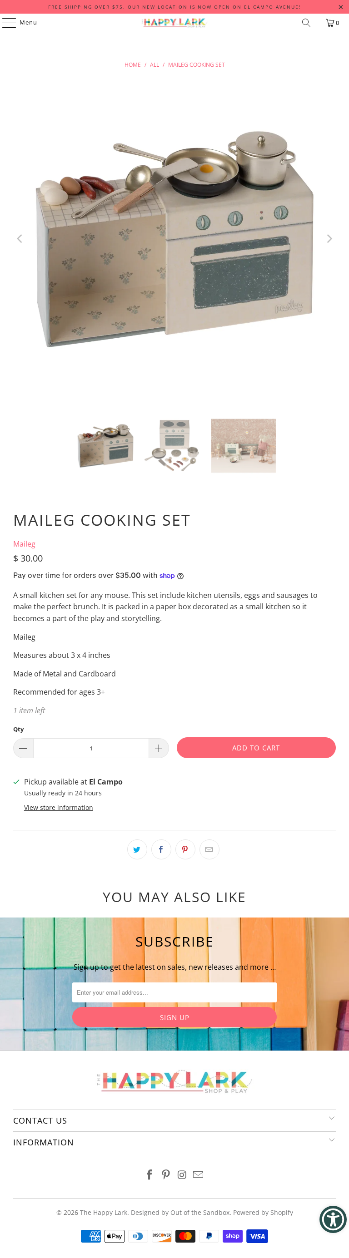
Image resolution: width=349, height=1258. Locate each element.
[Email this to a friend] (209, 849)
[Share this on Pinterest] (185, 849)
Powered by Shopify (263, 1212)
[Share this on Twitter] (137, 849)
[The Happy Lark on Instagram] (182, 1175)
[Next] (329, 239)
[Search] (306, 23)
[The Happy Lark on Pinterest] (166, 1175)
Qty (18, 729)
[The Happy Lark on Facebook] (150, 1175)
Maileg (24, 544)
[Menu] (5, 23)
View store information (58, 807)
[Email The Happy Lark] (198, 1175)
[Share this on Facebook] (161, 849)
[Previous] (20, 239)
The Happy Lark (103, 1212)
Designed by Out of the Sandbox (180, 1212)
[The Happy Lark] (174, 23)
